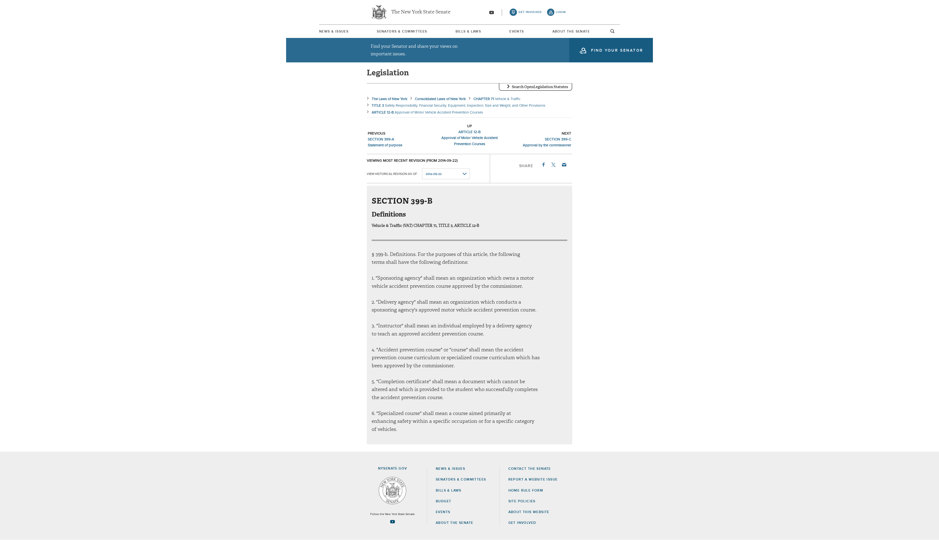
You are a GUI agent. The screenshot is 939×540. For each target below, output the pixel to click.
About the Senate (454, 523)
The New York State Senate (420, 12)
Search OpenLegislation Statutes (540, 86)
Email (564, 165)
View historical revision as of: (392, 174)
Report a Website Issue (533, 479)
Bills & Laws (468, 31)
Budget (443, 501)
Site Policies (522, 501)
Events (516, 31)
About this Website (528, 512)
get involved (530, 12)
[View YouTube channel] (491, 12)
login (561, 12)
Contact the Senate (529, 469)
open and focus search (612, 32)
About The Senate (571, 31)
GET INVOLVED (522, 523)
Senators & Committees (402, 31)
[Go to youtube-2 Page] (392, 521)
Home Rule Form (525, 490)
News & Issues (333, 31)
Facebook (543, 165)
